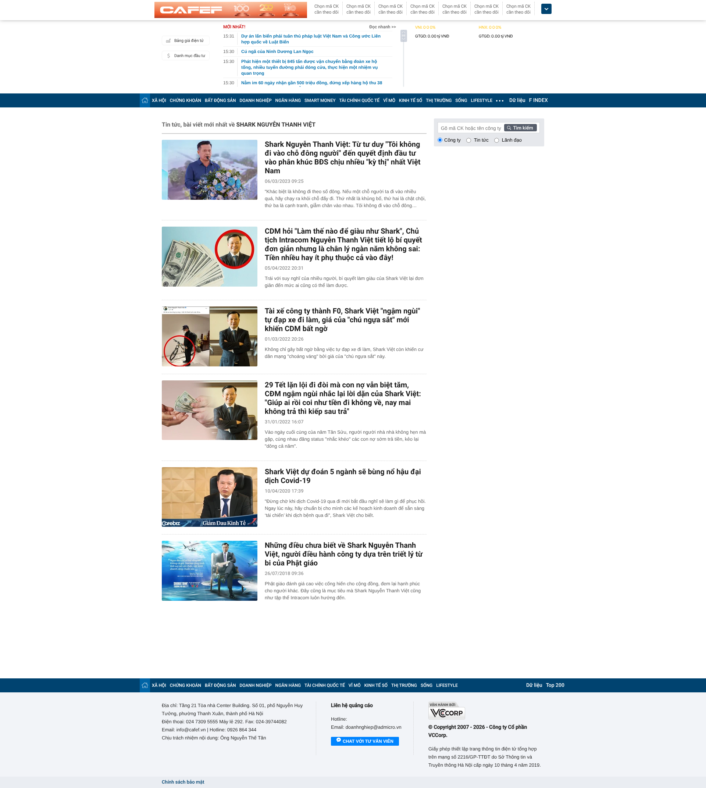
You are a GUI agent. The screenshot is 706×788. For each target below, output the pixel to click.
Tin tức (481, 140)
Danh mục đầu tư (189, 55)
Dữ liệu (517, 100)
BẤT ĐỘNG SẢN (220, 100)
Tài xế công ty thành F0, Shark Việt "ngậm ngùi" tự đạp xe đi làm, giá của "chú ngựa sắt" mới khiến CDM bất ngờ (342, 319)
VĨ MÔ (389, 100)
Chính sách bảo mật (183, 782)
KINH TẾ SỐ (410, 100)
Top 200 (555, 685)
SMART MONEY (319, 100)
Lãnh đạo (512, 140)
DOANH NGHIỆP (256, 100)
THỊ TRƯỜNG (439, 100)
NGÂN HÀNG (288, 100)
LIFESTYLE (481, 100)
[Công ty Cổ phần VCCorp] (486, 711)
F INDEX (538, 100)
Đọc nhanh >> (382, 26)
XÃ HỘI (159, 100)
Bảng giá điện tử (189, 40)
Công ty (452, 140)
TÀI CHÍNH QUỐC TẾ (359, 100)
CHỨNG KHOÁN (185, 100)
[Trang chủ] (145, 100)
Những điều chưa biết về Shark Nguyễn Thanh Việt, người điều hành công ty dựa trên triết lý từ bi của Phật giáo (343, 554)
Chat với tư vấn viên (368, 741)
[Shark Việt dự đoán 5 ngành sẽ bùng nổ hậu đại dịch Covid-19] (209, 497)
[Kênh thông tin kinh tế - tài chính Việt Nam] (230, 10)
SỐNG (461, 100)
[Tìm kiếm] (520, 127)
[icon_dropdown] (546, 9)
